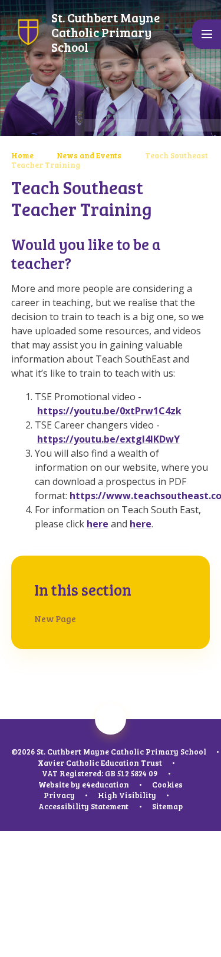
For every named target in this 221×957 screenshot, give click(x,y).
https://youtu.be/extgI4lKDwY (108, 439)
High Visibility (127, 795)
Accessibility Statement (83, 806)
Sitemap (167, 806)
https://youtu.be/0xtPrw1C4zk (109, 410)
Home (22, 155)
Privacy (59, 795)
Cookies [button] (167, 784)
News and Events (89, 155)
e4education (105, 784)
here (97, 523)
